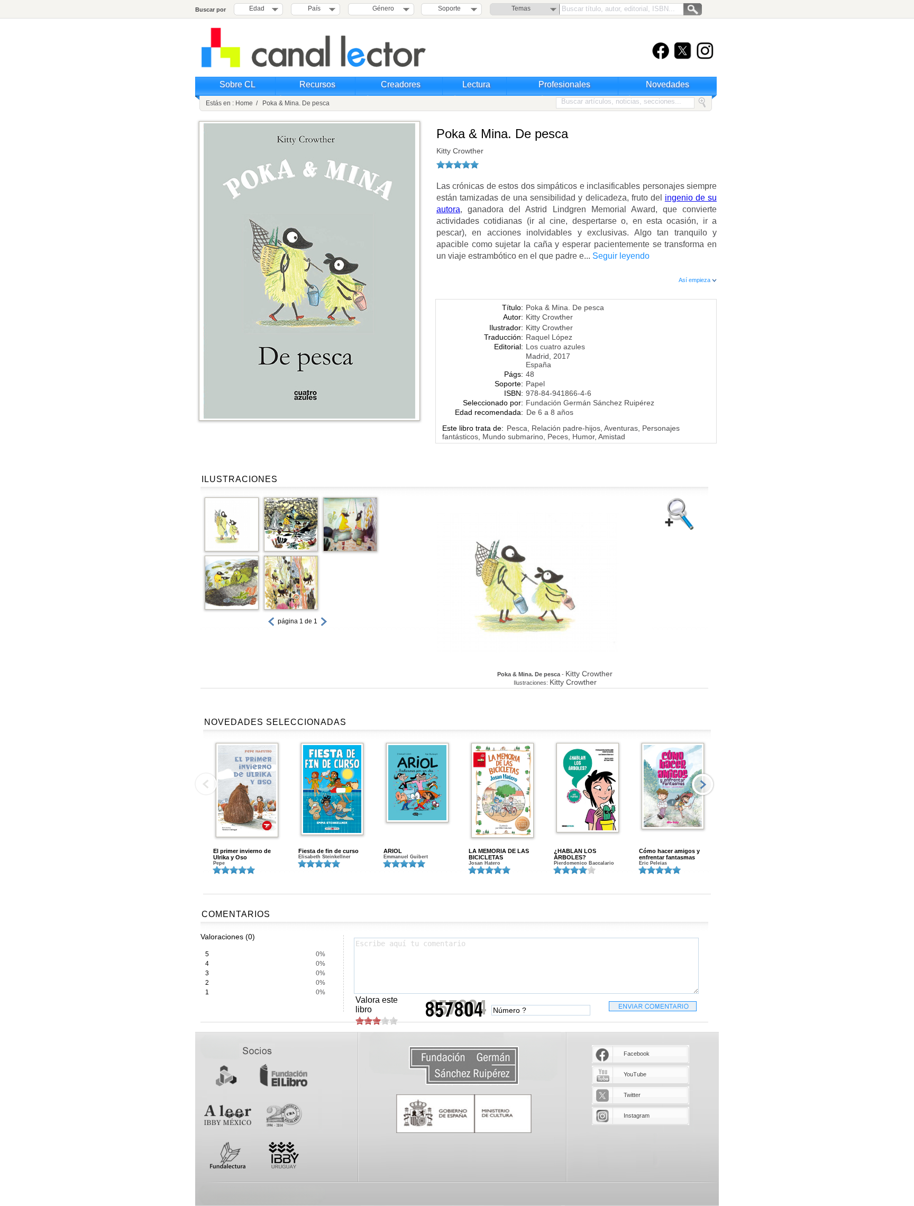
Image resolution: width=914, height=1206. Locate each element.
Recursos (317, 84)
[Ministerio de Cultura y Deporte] (464, 1113)
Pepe (219, 863)
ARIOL (392, 851)
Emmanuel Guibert (405, 856)
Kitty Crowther (459, 151)
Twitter (632, 1095)
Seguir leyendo (621, 255)
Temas (521, 8)
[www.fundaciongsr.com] (463, 1066)
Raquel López (549, 337)
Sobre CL (237, 84)
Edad (256, 8)
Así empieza (695, 280)
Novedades (667, 84)
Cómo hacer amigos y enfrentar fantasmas (669, 854)
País (314, 8)
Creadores (401, 84)
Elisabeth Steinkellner (324, 856)
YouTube (635, 1074)
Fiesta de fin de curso (328, 851)
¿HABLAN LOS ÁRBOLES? (575, 854)
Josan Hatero (484, 863)
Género (381, 8)
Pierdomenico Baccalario (584, 863)
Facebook (637, 1053)
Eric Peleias (653, 863)
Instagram (637, 1115)
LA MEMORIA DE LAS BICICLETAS (499, 854)
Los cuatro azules (555, 346)
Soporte (449, 8)
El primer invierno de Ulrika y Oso (242, 854)
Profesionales (564, 84)
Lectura (476, 84)
